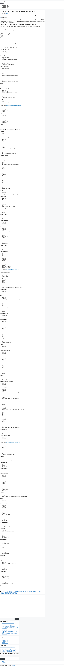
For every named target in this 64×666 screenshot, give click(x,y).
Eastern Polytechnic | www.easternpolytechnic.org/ (33, 591)
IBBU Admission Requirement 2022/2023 (8, 623)
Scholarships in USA (5, 8)
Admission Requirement (8, 591)
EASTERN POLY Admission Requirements (19, 591)
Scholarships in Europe (5, 6)
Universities (2, 591)
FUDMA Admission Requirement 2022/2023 (8, 626)
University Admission (5, 643)
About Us (3, 663)
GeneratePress (13, 665)
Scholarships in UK (5, 7)
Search (1, 617)
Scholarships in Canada (5, 5)
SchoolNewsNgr (2, 1)
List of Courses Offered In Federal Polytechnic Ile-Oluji (8, 649)
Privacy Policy (4, 662)
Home (3, 661)
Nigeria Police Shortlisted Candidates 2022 (8, 630)
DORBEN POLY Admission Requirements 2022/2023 (9, 593)
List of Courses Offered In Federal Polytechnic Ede (7, 647)
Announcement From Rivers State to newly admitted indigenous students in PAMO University (9, 625)
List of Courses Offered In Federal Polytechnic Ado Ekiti (8, 651)
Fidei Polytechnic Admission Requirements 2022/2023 (9, 592)
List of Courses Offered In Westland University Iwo (7, 650)
